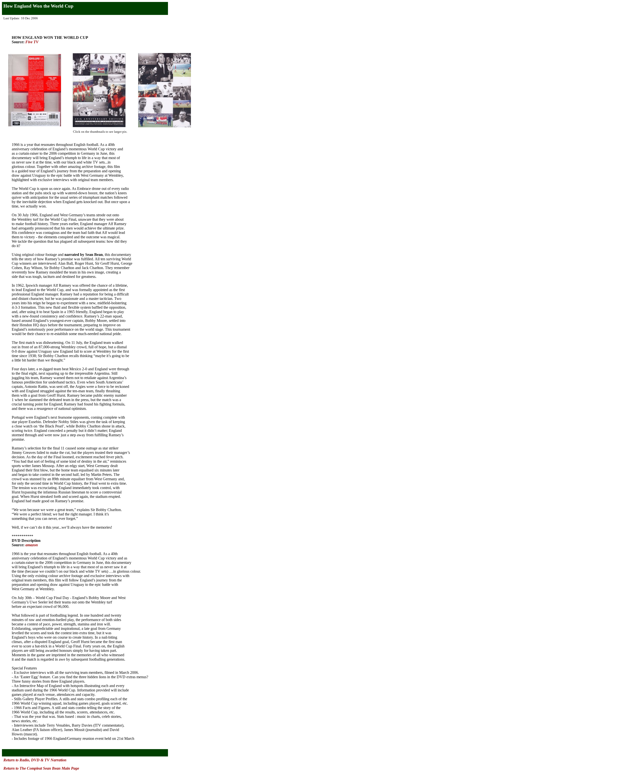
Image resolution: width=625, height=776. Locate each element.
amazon (31, 545)
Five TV (32, 42)
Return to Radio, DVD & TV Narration (34, 760)
